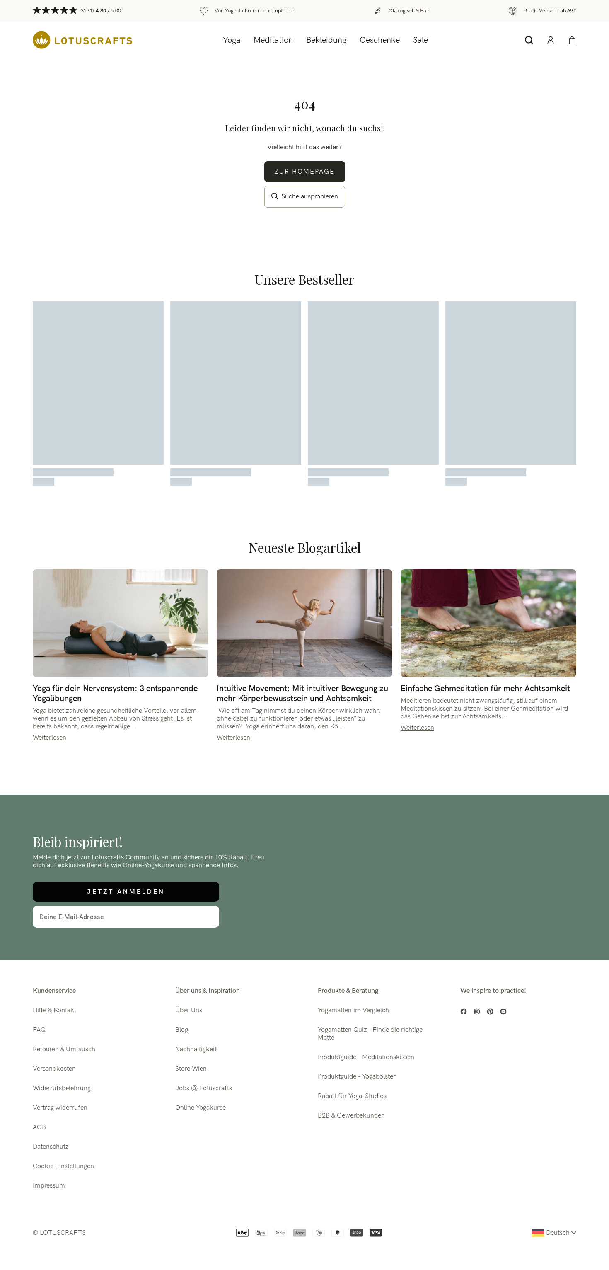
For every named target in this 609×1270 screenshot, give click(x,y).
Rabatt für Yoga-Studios (352, 1096)
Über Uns (188, 1010)
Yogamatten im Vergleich (353, 1010)
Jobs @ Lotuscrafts (203, 1088)
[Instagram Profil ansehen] (477, 1011)
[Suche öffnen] (529, 40)
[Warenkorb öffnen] (572, 40)
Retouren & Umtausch (64, 1049)
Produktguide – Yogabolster (357, 1077)
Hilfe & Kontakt (54, 1010)
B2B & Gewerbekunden (351, 1116)
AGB (39, 1127)
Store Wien (191, 1069)
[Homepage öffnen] (82, 40)
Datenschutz (51, 1147)
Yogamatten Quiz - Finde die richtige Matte (370, 1034)
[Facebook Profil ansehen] (463, 1011)
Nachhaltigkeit (196, 1049)
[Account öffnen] (550, 40)
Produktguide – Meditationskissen (366, 1057)
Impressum (49, 1186)
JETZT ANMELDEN (126, 891)
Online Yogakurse (200, 1108)
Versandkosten (54, 1069)
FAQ (39, 1030)
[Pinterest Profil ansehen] (490, 1011)
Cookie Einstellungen (63, 1166)
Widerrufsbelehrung (62, 1088)
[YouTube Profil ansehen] (503, 1011)
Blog (181, 1030)
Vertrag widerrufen (60, 1108)
